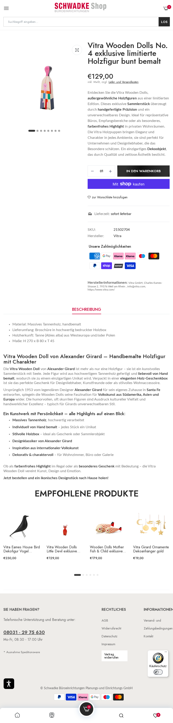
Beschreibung (86, 309)
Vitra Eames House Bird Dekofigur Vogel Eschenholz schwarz (21, 549)
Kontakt (148, 636)
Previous (14, 541)
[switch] (158, 672)
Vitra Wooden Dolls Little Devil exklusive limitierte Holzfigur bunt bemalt (64, 549)
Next (158, 541)
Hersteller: (96, 236)
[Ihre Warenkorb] (165, 8)
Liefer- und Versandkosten (124, 82)
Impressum (108, 644)
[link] (17, 715)
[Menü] (165, 653)
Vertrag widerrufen (111, 656)
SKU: (92, 229)
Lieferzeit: (102, 214)
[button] (8, 683)
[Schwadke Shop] (81, 8)
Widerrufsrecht (111, 628)
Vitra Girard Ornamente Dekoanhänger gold (151, 549)
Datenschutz (109, 636)
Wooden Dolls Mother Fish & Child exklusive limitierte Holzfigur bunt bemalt (107, 549)
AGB (105, 620)
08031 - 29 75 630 (24, 632)
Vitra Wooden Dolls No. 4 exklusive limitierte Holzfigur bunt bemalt (128, 53)
